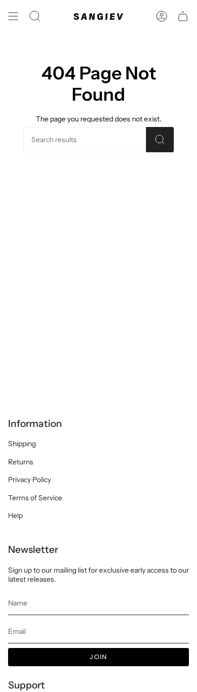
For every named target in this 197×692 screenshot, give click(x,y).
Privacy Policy (29, 479)
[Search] (160, 139)
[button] (34, 16)
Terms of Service (35, 497)
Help (15, 515)
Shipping (22, 443)
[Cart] (182, 16)
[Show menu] (13, 16)
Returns (20, 461)
